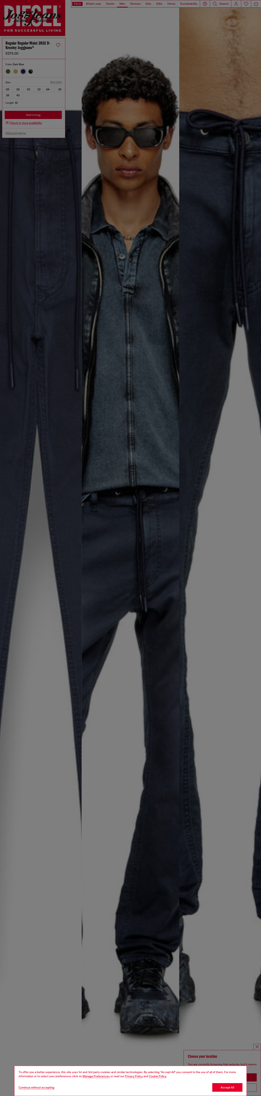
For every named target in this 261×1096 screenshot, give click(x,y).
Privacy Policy (134, 1076)
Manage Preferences (96, 1076)
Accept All (227, 1087)
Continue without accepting (36, 1087)
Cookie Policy (157, 1076)
